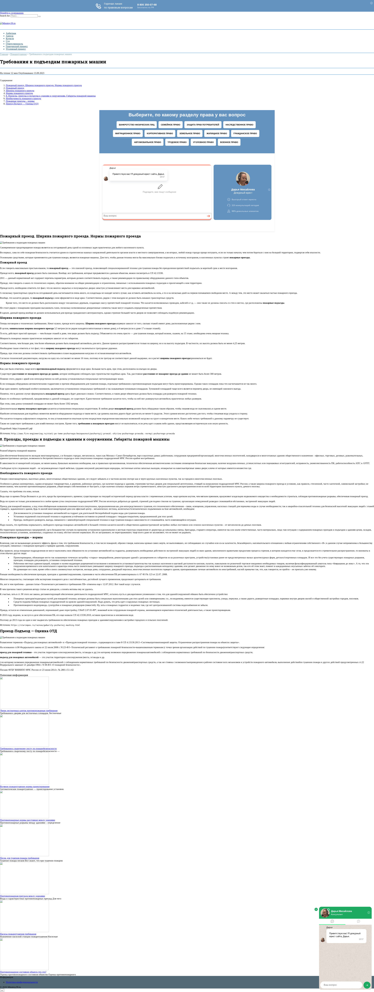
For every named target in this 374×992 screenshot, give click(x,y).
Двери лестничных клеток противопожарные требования (28, 710)
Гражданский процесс (17, 46)
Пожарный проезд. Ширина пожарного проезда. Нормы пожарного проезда (44, 85)
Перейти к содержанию (12, 13)
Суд (8, 41)
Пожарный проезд (15, 88)
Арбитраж (11, 33)
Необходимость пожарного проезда (23, 98)
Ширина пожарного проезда (20, 90)
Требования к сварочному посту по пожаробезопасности (28, 748)
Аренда (9, 36)
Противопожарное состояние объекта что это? (23, 972)
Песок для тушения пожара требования (19, 858)
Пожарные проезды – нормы (20, 101)
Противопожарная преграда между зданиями (22, 896)
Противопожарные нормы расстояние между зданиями (27, 820)
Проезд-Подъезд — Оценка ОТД (22, 103)
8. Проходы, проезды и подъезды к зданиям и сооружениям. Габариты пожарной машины (51, 96)
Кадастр (10, 38)
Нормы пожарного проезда (19, 93)
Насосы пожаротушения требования (18, 934)
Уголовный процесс (16, 49)
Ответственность (14, 43)
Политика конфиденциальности (22, 982)
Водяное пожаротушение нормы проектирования (24, 786)
